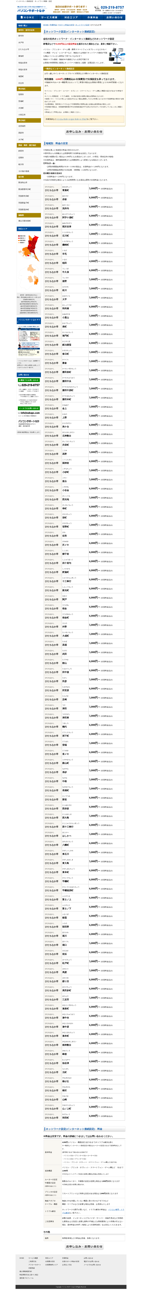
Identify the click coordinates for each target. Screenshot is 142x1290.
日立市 (21, 83)
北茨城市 (22, 126)
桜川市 (21, 164)
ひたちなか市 (23, 49)
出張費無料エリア (51, 1265)
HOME (46, 25)
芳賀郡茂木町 (23, 209)
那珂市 (21, 36)
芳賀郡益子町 (23, 203)
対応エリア (49, 1258)
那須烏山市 (22, 182)
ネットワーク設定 (82, 25)
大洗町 (21, 108)
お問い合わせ (88, 1258)
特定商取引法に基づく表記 (29, 1275)
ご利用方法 (32, 1261)
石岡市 (21, 158)
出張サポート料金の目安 (70, 1261)
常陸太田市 (22, 63)
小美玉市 (22, 115)
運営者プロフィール (27, 1278)
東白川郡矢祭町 (24, 221)
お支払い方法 (67, 1265)
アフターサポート (35, 1265)
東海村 (21, 56)
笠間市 (21, 94)
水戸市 (21, 42)
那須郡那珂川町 (24, 189)
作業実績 (32, 1268)
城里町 (21, 76)
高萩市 (21, 133)
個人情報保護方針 (26, 1271)
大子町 (21, 139)
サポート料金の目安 (66, 25)
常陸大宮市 (22, 70)
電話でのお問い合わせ (91, 1261)
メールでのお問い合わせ (92, 1265)
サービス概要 (33, 1258)
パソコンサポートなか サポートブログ (71, 119)
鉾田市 (21, 151)
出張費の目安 (50, 1261)
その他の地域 (23, 171)
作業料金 (53, 25)
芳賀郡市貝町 (23, 196)
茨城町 (21, 101)
